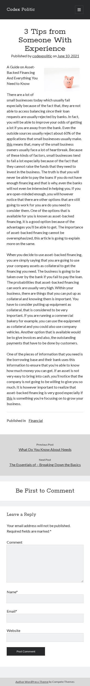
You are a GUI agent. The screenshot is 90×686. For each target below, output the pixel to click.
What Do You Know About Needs (45, 449)
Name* (12, 592)
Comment (14, 542)
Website (13, 630)
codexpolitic (42, 56)
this (9, 144)
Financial (36, 420)
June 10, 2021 (68, 56)
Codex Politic (21, 9)
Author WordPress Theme (31, 681)
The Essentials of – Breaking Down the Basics (45, 464)
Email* (12, 611)
